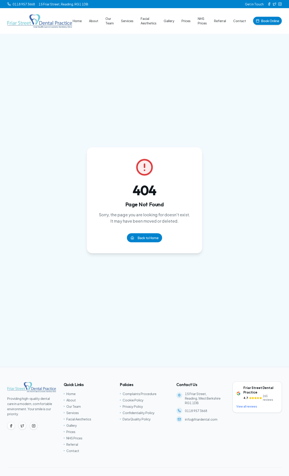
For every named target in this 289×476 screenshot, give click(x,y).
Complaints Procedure (139, 394)
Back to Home (148, 238)
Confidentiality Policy (139, 413)
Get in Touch (254, 4)
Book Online (270, 21)
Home (77, 21)
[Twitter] (274, 4)
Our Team (109, 20)
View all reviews (246, 406)
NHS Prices (202, 20)
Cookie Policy (133, 400)
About (93, 21)
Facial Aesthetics (148, 20)
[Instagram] (280, 4)
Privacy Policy (133, 406)
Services (127, 21)
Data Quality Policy (137, 419)
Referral (220, 21)
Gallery (169, 21)
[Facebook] (269, 4)
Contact (239, 21)
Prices (186, 21)
